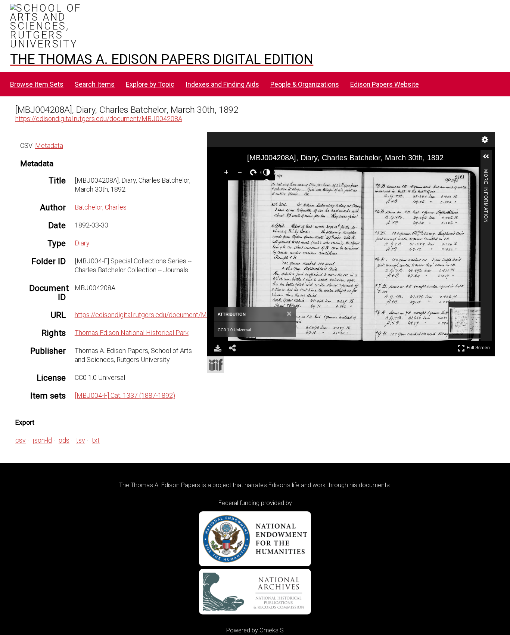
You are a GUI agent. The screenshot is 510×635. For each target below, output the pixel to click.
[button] (489, 159)
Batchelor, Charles (101, 207)
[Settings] (485, 139)
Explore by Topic (150, 84)
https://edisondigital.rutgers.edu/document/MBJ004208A (98, 119)
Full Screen (479, 346)
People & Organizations (304, 84)
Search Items (95, 84)
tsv (80, 440)
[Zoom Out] (241, 173)
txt (96, 440)
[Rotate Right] (254, 173)
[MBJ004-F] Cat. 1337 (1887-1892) (125, 395)
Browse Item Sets (36, 84)
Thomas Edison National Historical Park (132, 333)
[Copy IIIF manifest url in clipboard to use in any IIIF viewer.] (215, 364)
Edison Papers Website (384, 84)
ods (64, 440)
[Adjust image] (268, 173)
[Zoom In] (227, 173)
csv (20, 440)
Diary (82, 243)
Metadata (49, 145)
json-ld (42, 440)
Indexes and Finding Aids (222, 84)
